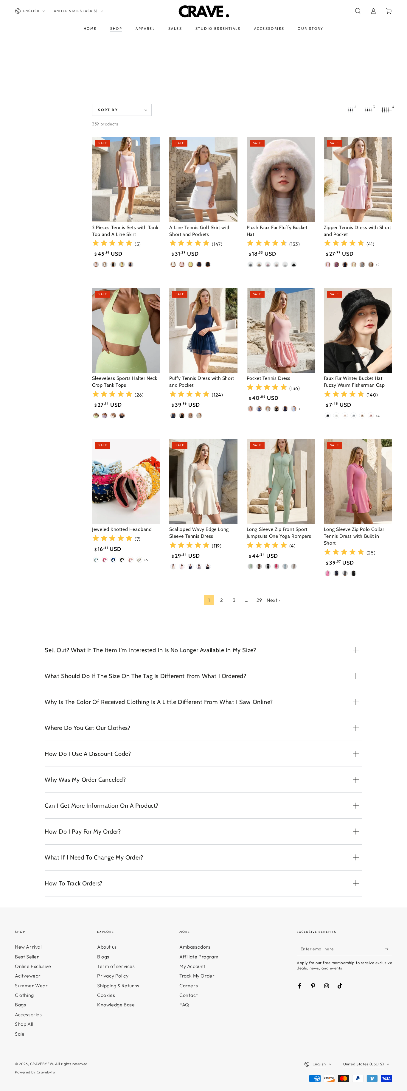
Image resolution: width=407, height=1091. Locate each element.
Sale (19, 1034)
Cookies (106, 995)
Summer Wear (31, 986)
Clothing (24, 995)
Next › (273, 600)
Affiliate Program (198, 957)
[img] (112, 244)
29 (259, 600)
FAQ (184, 1005)
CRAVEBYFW (41, 1064)
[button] (358, 11)
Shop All (24, 1024)
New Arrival (28, 947)
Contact (188, 995)
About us (107, 947)
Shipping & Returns (118, 986)
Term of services (116, 966)
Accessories (28, 1014)
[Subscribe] (388, 948)
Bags (20, 1005)
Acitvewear (28, 976)
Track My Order (197, 976)
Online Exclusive (33, 966)
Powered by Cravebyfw (35, 1072)
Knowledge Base (116, 1005)
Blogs (103, 957)
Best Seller (27, 957)
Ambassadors (195, 947)
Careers (188, 986)
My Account (192, 966)
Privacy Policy (112, 976)
